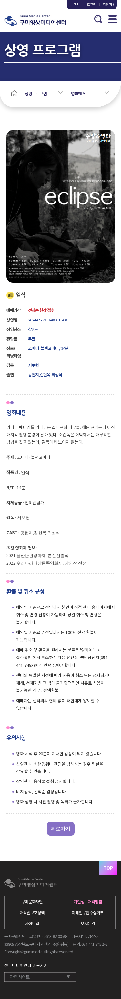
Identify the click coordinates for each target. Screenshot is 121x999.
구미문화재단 (32, 902)
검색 (98, 19)
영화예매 (78, 94)
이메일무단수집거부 (88, 912)
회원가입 (108, 4)
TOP (108, 868)
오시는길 (88, 923)
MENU (112, 19)
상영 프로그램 (36, 94)
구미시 (75, 4)
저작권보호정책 (32, 912)
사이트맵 (32, 923)
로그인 (91, 4)
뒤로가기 (60, 828)
